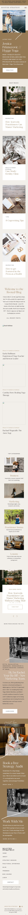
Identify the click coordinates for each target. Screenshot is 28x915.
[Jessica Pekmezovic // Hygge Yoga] (14, 21)
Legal (16, 910)
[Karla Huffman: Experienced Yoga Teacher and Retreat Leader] (14, 336)
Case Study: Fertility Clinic (12, 172)
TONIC (15, 912)
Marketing (10, 118)
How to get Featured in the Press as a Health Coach (14, 272)
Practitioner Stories (11, 350)
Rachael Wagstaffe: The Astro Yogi (12, 431)
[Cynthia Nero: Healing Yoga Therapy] (14, 375)
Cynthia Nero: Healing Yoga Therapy (14, 393)
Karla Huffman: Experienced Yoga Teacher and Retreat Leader (13, 356)
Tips (7, 216)
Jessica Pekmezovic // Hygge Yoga (11, 47)
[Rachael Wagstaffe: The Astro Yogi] (14, 413)
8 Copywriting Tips (15, 220)
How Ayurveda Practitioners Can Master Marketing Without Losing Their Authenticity (14, 127)
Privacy (19, 910)
